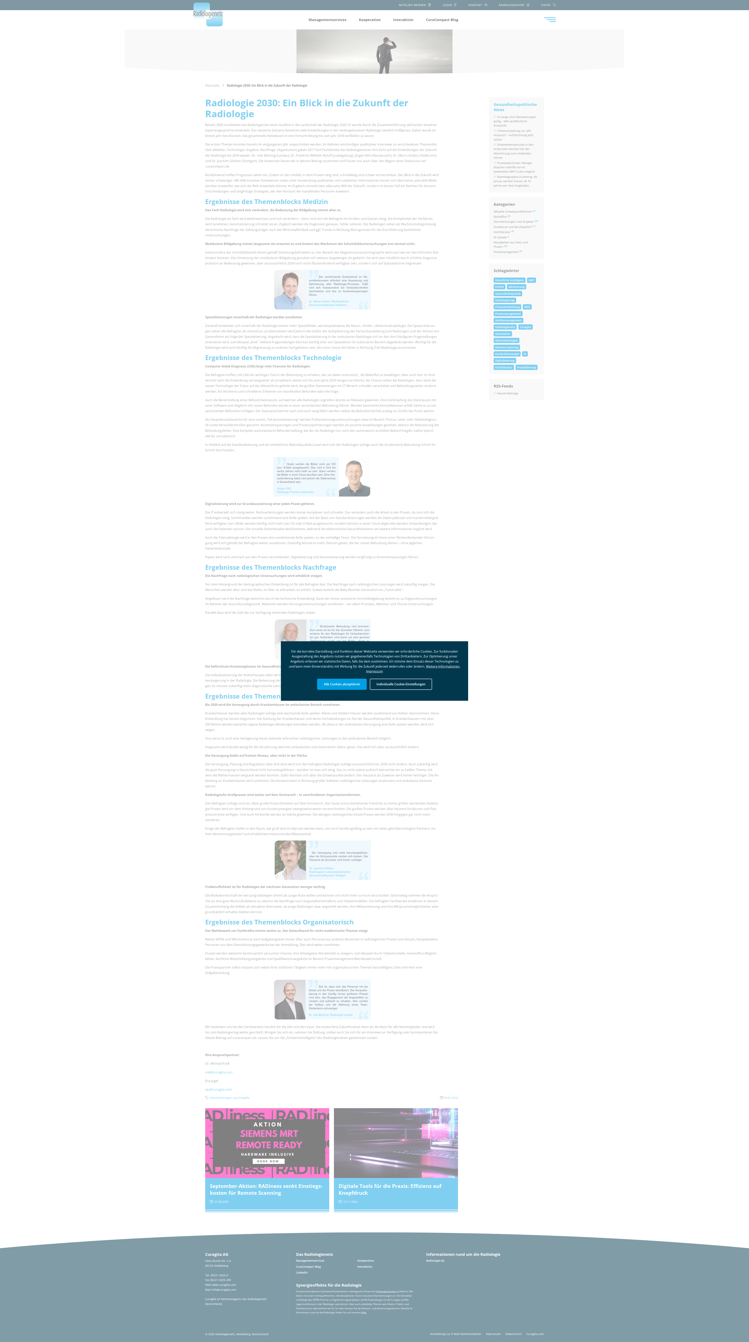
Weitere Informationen (443, 666)
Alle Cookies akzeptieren (342, 684)
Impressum (374, 671)
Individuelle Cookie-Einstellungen (400, 684)
